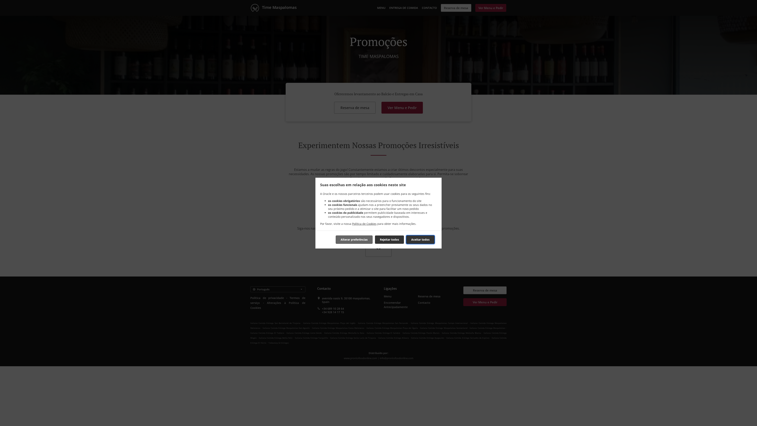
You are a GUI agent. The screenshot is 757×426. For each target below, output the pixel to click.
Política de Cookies (364, 224)
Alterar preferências (354, 239)
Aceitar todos (420, 239)
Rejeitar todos (389, 239)
